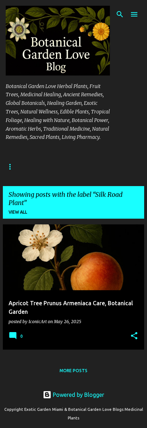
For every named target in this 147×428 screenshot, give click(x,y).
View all (18, 212)
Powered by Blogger (77, 394)
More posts (73, 370)
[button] (134, 336)
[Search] (120, 14)
